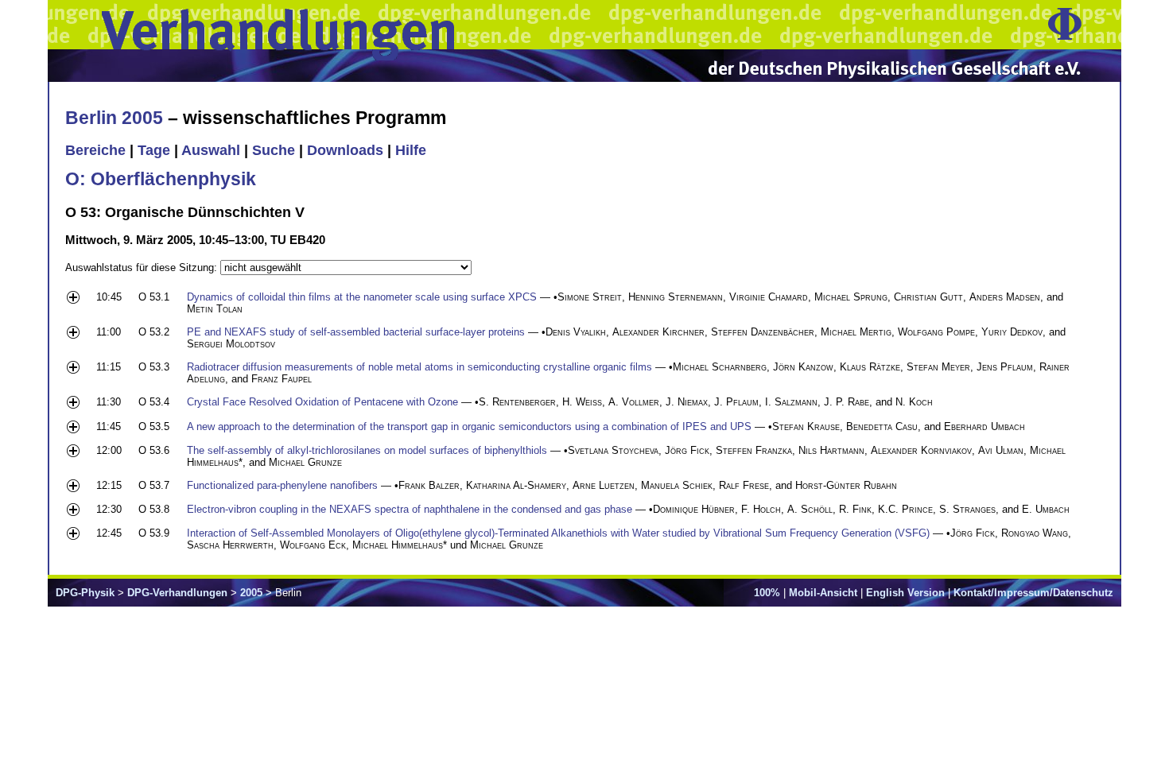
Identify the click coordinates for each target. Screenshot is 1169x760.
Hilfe (410, 150)
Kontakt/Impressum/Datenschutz (1033, 593)
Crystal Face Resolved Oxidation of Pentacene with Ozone (322, 402)
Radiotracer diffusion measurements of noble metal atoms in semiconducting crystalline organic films (419, 367)
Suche (273, 150)
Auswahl (210, 150)
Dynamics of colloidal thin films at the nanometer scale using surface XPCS (362, 297)
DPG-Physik (85, 593)
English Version (905, 593)
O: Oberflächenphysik (160, 179)
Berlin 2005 (114, 117)
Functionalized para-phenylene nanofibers (282, 485)
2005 (251, 593)
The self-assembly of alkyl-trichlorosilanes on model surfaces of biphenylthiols (367, 450)
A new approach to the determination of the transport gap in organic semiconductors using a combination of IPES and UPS (469, 426)
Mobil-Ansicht (823, 593)
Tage (154, 150)
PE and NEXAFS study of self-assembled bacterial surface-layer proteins (356, 332)
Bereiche (95, 150)
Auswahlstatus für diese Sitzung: (142, 267)
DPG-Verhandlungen (177, 593)
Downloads (345, 150)
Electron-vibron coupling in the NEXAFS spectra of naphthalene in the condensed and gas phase (409, 509)
